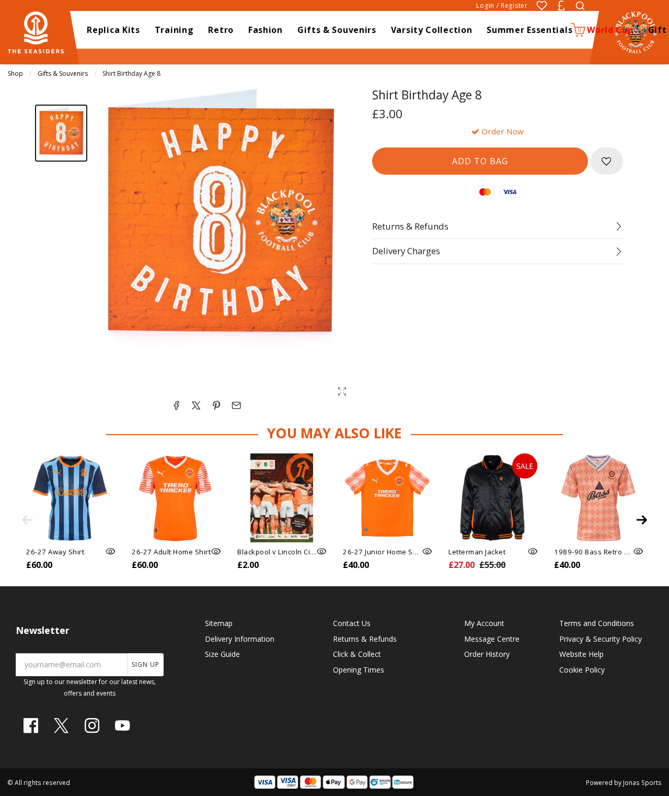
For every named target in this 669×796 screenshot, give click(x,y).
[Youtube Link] (122, 725)
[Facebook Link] (31, 725)
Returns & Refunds (365, 639)
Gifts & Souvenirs (63, 73)
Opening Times (358, 670)
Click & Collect (357, 654)
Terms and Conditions (596, 623)
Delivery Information (239, 639)
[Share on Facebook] (176, 405)
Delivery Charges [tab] (406, 251)
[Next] (642, 520)
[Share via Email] (236, 405)
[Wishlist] (541, 5)
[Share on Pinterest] (216, 405)
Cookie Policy (582, 670)
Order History (487, 654)
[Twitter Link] (61, 725)
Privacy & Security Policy (600, 639)
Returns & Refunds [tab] (410, 226)
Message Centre (492, 639)
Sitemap (219, 623)
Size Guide (222, 654)
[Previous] (27, 520)
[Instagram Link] (92, 725)
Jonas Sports (642, 782)
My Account (484, 623)
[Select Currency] (561, 5)
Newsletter (43, 630)
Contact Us (352, 623)
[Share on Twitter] (196, 405)
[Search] (580, 6)
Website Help (581, 654)
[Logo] (41, 31)
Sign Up (145, 664)
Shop (15, 73)
